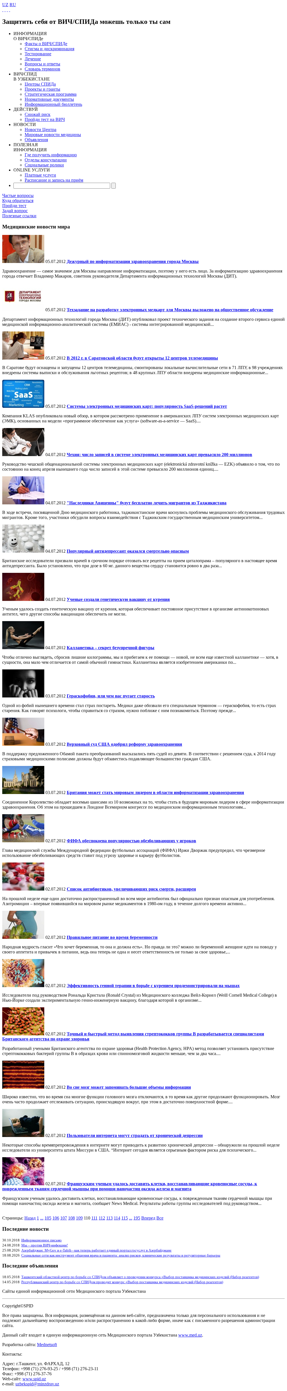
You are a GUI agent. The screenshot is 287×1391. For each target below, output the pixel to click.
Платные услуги (40, 175)
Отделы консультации (46, 159)
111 (94, 1218)
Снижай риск (37, 114)
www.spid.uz (34, 1378)
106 (55, 1218)
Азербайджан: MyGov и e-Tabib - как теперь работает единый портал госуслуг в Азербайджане (96, 1250)
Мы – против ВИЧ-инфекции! (44, 1245)
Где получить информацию (51, 154)
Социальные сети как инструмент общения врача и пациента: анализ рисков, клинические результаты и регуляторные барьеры (120, 1255)
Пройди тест (14, 205)
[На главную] (2, 9)
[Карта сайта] (7, 9)
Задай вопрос (15, 210)
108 (71, 1218)
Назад (30, 1218)
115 (124, 1218)
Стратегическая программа (51, 94)
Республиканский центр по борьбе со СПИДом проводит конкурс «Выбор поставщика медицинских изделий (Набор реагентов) (122, 1282)
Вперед (148, 1218)
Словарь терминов (42, 69)
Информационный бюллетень (53, 104)
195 (136, 1218)
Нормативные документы (49, 99)
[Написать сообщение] (5, 9)
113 (109, 1218)
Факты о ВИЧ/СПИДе (46, 43)
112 (102, 1218)
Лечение (33, 58)
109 (79, 1218)
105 (48, 1218)
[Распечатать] (9, 9)
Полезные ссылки (19, 215)
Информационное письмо (41, 1240)
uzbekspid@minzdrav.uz (37, 1383)
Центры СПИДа (40, 84)
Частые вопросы (18, 195)
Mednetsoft (47, 1344)
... (41, 1218)
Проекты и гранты (42, 89)
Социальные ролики (44, 165)
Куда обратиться (17, 200)
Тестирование (38, 53)
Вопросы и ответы (42, 63)
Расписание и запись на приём (54, 180)
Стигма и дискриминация (49, 48)
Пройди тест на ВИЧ (45, 119)
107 (63, 1218)
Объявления (36, 139)
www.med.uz (190, 1335)
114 (117, 1218)
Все (159, 1218)
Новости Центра (40, 129)
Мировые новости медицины (53, 134)
